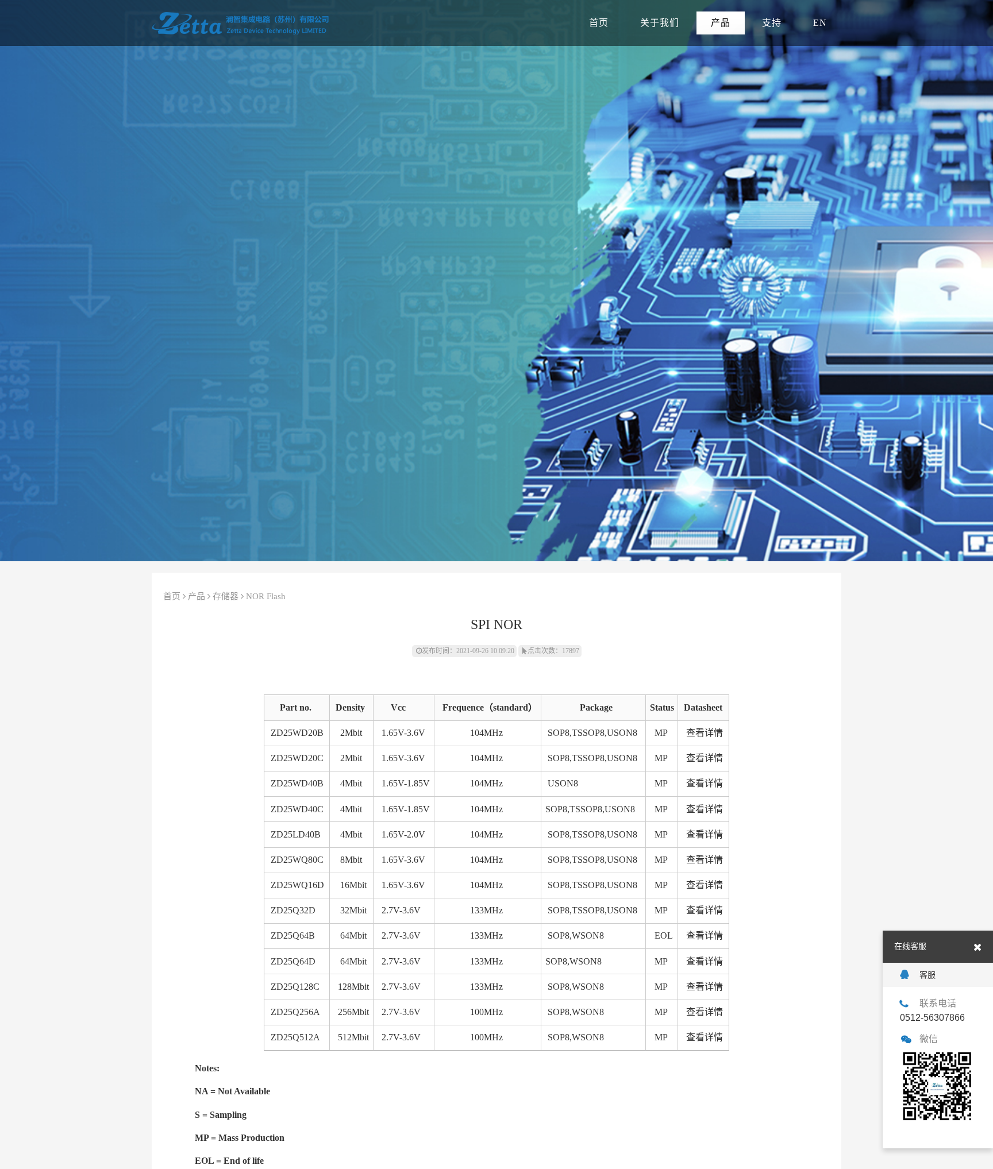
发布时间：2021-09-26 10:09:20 (468, 651)
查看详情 (704, 733)
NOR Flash (266, 596)
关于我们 (659, 23)
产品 (720, 23)
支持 (772, 23)
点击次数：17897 (553, 651)
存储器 (225, 596)
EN (820, 23)
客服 (927, 974)
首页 (599, 23)
